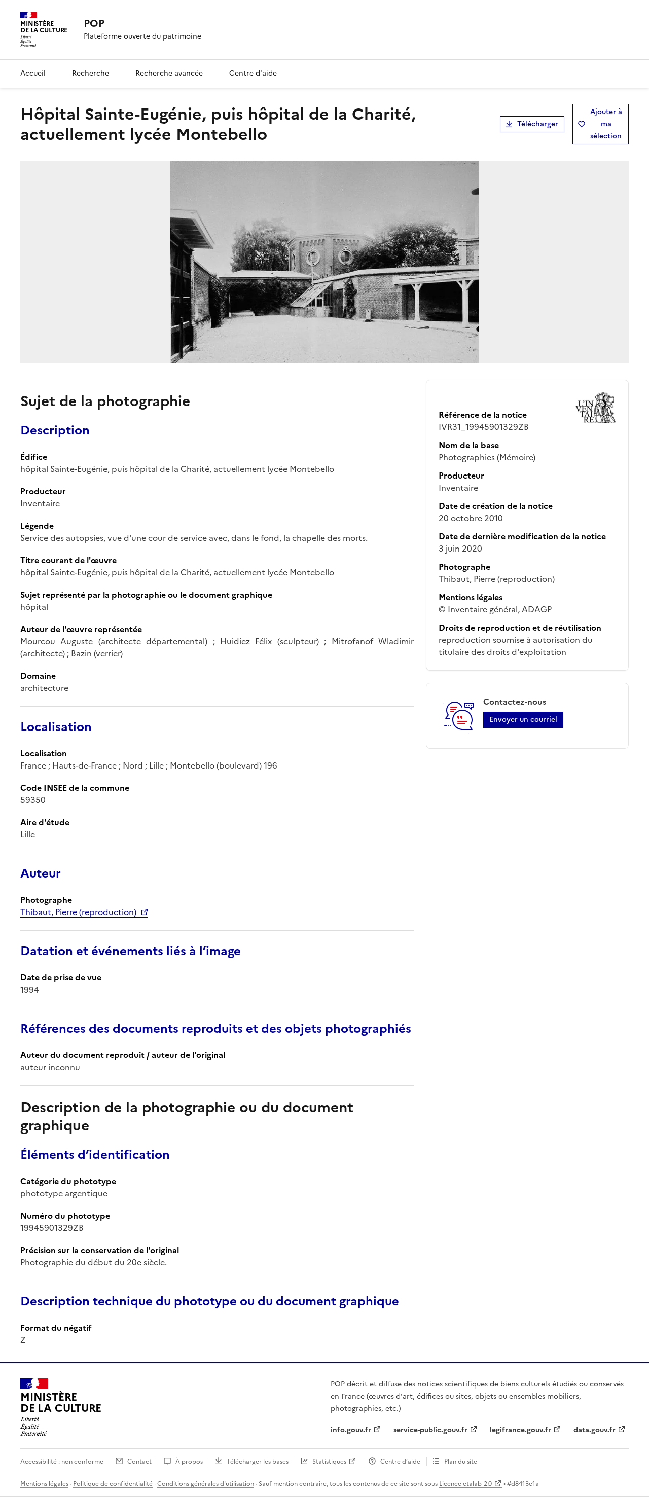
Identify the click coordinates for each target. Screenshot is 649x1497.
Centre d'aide (253, 73)
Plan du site (460, 1461)
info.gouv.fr (351, 1430)
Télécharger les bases (258, 1461)
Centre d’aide (400, 1461)
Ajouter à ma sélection (606, 123)
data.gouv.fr (594, 1430)
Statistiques (329, 1461)
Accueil (33, 73)
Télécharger (537, 124)
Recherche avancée (169, 73)
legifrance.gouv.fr (520, 1430)
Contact (139, 1461)
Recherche (90, 73)
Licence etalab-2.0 (465, 1483)
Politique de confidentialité (113, 1483)
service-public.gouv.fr (430, 1430)
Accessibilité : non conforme (61, 1461)
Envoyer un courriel (523, 719)
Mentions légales (44, 1483)
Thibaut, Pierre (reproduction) (78, 912)
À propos (189, 1461)
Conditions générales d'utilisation (205, 1483)
